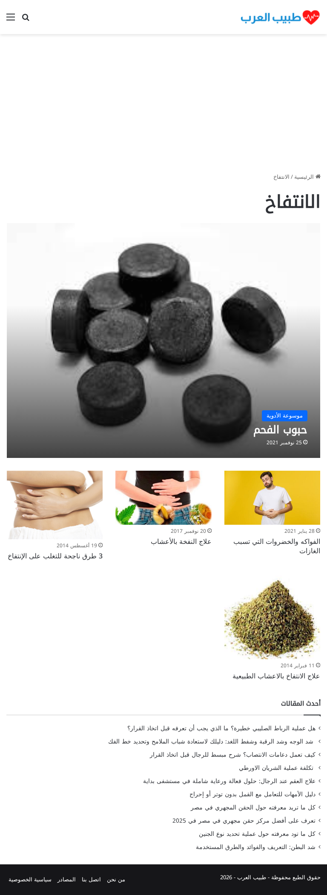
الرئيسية (305, 177)
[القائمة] (10, 20)
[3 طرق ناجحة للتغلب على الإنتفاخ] (55, 505)
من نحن (116, 879)
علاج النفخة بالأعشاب (181, 541)
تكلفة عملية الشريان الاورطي (277, 768)
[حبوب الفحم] (164, 340)
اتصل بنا (91, 879)
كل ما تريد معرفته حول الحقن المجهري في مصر (253, 807)
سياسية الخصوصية (30, 879)
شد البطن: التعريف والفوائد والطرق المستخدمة (256, 847)
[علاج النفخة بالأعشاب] (163, 498)
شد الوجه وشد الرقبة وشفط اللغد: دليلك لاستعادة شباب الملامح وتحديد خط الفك (212, 741)
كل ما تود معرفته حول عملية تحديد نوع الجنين (257, 834)
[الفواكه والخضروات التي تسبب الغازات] (272, 498)
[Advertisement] (163, 106)
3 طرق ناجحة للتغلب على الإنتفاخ (55, 556)
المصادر (66, 879)
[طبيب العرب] (280, 17)
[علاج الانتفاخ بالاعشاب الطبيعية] (272, 617)
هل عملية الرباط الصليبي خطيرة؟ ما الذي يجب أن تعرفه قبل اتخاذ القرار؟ (221, 728)
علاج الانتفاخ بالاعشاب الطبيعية (276, 676)
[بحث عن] (25, 20)
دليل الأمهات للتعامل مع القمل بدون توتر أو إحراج (252, 794)
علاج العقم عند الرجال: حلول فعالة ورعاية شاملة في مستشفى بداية (229, 781)
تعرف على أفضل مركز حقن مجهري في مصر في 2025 (244, 820)
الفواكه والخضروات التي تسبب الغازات (276, 546)
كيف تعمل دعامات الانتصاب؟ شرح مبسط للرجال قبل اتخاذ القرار (233, 754)
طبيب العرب (251, 877)
